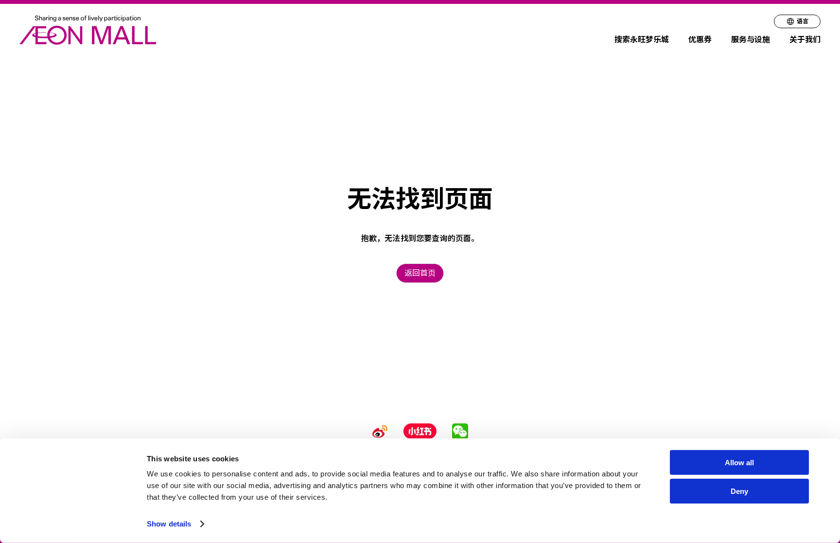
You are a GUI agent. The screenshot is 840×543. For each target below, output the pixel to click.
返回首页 (420, 273)
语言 (802, 21)
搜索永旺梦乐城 (641, 39)
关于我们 (805, 39)
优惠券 (700, 39)
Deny (739, 491)
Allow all (739, 462)
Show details (169, 524)
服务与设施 (750, 39)
